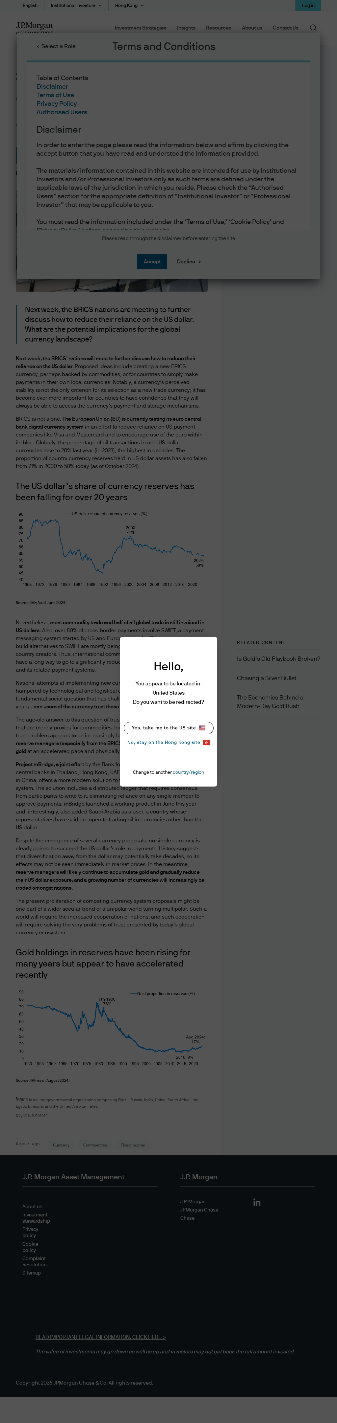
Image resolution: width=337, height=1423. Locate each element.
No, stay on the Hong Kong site (163, 742)
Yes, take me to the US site (164, 728)
